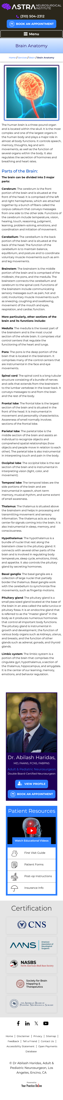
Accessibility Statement (20, 1046)
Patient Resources (31, 811)
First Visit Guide (34, 852)
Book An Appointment (35, 24)
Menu (34, 34)
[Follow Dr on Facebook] (18, 1024)
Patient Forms (34, 864)
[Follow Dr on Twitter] (36, 1024)
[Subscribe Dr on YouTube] (45, 1024)
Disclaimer (23, 1036)
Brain (32, 57)
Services (22, 57)
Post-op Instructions (38, 876)
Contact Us (47, 1041)
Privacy (37, 1036)
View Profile (35, 784)
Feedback (13, 1041)
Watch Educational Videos (32, 840)
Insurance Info (34, 887)
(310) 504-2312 (32, 16)
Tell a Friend (30, 1041)
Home (12, 57)
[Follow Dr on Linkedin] (27, 1024)
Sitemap (51, 1036)
